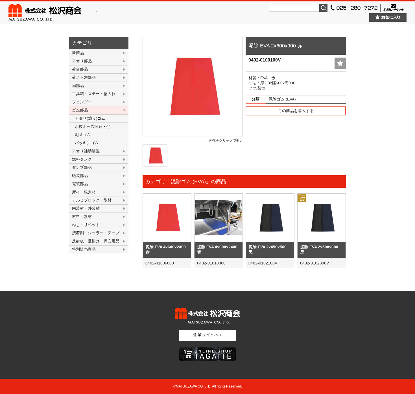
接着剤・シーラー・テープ (95, 233)
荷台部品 (80, 69)
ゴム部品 (80, 110)
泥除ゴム (83, 134)
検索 (323, 8)
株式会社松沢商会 (52, 12)
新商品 (78, 53)
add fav (340, 63)
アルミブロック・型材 (92, 200)
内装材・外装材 (86, 208)
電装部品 (80, 183)
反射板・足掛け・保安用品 (95, 241)
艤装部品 (80, 175)
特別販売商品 (84, 249)
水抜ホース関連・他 (92, 126)
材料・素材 (82, 216)
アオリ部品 (82, 61)
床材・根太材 (84, 192)
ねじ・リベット (86, 224)
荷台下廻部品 (84, 77)
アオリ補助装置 (86, 151)
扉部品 (78, 85)
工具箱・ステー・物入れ (93, 93)
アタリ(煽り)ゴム (90, 118)
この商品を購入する (296, 110)
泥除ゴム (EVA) (282, 99)
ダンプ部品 (82, 167)
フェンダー (82, 102)
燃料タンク (82, 159)
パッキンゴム (87, 143)
